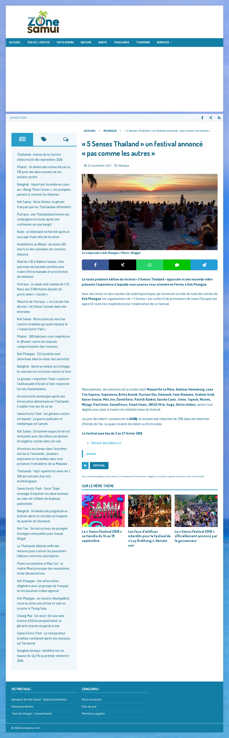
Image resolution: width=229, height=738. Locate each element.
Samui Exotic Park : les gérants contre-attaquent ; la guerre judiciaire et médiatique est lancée (43, 419)
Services (163, 42)
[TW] (211, 118)
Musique (124, 165)
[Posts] (22, 139)
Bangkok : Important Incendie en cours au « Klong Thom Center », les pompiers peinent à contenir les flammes (44, 189)
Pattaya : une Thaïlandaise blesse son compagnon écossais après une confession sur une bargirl (43, 219)
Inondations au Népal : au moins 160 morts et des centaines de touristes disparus (41, 249)
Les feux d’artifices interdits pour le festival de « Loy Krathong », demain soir (149, 538)
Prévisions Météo (22, 706)
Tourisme (143, 42)
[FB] (202, 118)
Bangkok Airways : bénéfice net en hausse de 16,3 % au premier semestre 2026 (43, 656)
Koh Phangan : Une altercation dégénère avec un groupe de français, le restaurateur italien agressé (43, 586)
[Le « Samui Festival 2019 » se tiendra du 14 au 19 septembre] (103, 511)
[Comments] (65, 139)
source (91, 454)
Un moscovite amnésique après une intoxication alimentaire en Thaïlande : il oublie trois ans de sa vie (43, 401)
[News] (219, 118)
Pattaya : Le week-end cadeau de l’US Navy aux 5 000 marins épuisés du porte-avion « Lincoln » (43, 289)
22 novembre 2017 (100, 165)
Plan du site (89, 706)
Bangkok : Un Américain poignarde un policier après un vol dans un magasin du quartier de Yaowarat (42, 516)
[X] (122, 264)
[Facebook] (95, 264)
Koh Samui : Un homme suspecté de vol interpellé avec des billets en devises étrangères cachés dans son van (43, 436)
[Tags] (44, 139)
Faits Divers (65, 42)
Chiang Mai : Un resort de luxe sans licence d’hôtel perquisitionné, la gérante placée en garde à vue (40, 621)
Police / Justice (39, 42)
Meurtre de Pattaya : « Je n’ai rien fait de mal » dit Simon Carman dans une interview (43, 307)
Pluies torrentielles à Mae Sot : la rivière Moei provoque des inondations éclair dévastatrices (43, 568)
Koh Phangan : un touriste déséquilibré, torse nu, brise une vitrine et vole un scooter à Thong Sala (43, 603)
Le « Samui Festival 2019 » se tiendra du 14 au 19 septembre (102, 536)
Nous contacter (92, 699)
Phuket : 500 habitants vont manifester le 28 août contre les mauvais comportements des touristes (43, 341)
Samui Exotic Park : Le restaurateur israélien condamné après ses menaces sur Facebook (43, 638)
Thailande (121, 42)
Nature (86, 42)
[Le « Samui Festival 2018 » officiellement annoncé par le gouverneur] (196, 511)
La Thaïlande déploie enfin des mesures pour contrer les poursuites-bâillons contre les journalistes (42, 551)
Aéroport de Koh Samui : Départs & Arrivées (39, 699)
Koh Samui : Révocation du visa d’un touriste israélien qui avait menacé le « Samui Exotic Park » (42, 324)
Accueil (15, 42)
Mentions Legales (93, 713)
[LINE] (177, 264)
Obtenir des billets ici (106, 443)
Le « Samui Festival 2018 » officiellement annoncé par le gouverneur (196, 536)
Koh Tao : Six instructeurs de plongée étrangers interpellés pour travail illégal (42, 533)
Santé (102, 42)
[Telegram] (204, 264)
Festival (99, 465)
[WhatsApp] (149, 264)
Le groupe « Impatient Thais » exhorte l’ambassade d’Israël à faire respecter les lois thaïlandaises (43, 384)
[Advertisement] (114, 80)
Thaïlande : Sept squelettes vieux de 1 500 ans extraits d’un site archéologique (43, 476)
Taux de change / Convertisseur (31, 713)
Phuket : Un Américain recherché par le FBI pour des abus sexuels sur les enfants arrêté (43, 172)
